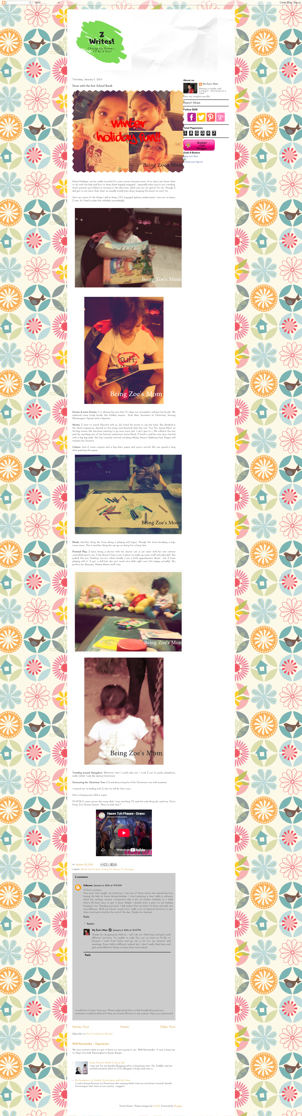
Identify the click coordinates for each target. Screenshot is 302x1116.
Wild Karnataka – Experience (90, 1044)
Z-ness (104, 869)
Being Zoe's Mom (190, 156)
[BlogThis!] (105, 864)
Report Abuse (191, 103)
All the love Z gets (90, 869)
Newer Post (80, 1027)
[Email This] (102, 864)
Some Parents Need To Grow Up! (107, 1063)
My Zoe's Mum (99, 930)
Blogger (178, 1106)
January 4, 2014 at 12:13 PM (127, 930)
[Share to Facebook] (112, 864)
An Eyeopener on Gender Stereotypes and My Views (102, 1080)
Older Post (167, 1027)
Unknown (88, 885)
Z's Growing (127, 869)
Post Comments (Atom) (99, 1034)
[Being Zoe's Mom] (184, 160)
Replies (90, 924)
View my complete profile (196, 96)
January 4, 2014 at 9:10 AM (108, 885)
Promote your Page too (193, 162)
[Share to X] (108, 864)
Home (124, 1027)
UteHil (156, 1106)
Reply (86, 917)
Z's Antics (114, 869)
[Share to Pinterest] (115, 864)
